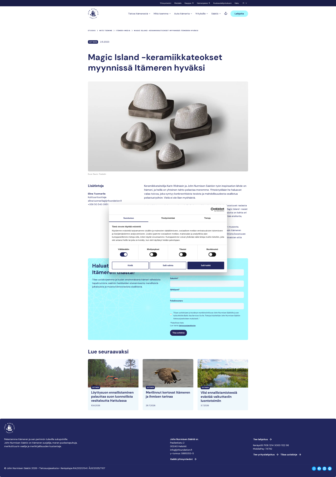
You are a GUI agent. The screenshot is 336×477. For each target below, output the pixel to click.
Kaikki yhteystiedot (181, 459)
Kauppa (188, 3)
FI (243, 3)
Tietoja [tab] (207, 218)
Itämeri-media (123, 31)
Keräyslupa (66, 468)
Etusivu (92, 31)
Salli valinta (168, 265)
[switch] (153, 255)
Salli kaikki (206, 265)
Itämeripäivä (202, 3)
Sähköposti (175, 289)
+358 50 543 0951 (98, 204)
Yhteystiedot (165, 3)
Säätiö (214, 13)
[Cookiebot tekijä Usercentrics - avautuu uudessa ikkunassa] (212, 210)
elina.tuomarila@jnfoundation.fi (105, 200)
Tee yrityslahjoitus (264, 454)
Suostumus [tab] (128, 218)
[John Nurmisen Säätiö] (93, 13)
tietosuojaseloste (187, 325)
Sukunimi (174, 278)
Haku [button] (237, 3)
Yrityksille (200, 13)
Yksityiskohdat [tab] (168, 218)
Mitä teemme (161, 13)
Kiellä (130, 265)
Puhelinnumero (176, 301)
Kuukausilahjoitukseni (222, 3)
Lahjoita (239, 13)
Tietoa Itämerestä (138, 13)
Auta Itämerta (182, 13)
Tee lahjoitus (260, 439)
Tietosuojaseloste (49, 468)
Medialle (178, 3)
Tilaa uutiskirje (178, 333)
